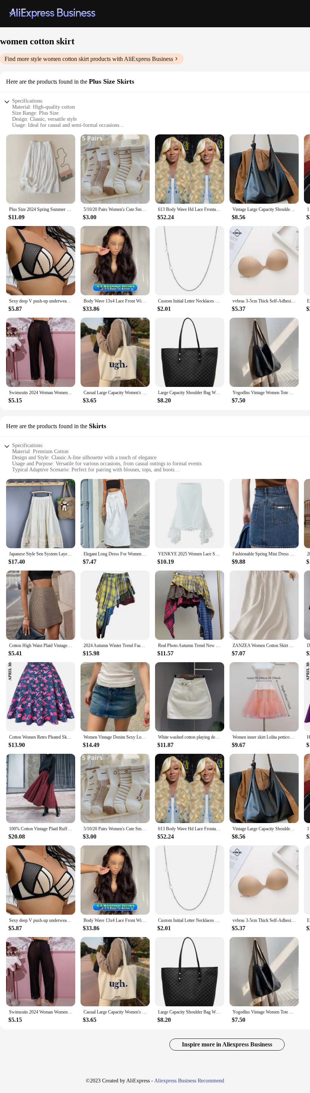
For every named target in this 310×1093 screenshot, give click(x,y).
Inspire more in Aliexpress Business (227, 1044)
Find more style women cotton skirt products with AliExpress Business (89, 59)
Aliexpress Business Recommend (189, 1081)
